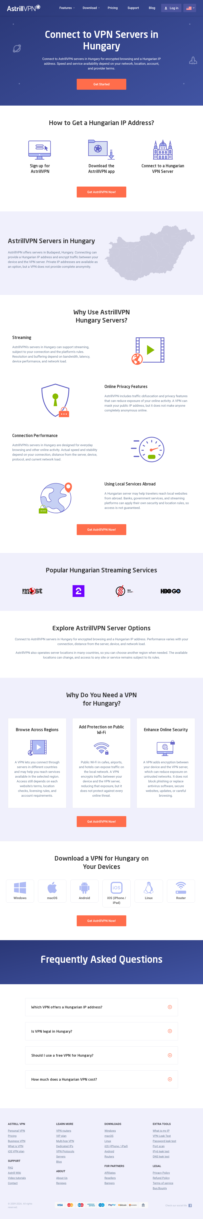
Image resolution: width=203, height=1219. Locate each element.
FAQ (10, 1167)
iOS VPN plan (16, 1151)
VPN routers (63, 1130)
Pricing (113, 8)
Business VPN (16, 1141)
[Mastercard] (70, 1205)
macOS (108, 1136)
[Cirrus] (101, 1205)
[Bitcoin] (122, 1205)
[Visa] (60, 1205)
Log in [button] (174, 8)
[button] (65, 8)
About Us (62, 1178)
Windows (110, 1130)
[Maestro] (81, 1205)
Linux (107, 1141)
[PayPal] (112, 1205)
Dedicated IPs (64, 1146)
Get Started (101, 84)
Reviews (61, 1183)
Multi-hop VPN (65, 1141)
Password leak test (164, 1141)
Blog (152, 8)
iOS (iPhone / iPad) (116, 1146)
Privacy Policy (161, 1173)
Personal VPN (16, 1130)
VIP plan (61, 1136)
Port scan (159, 1146)
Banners (109, 1183)
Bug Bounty (160, 1188)
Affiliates (110, 1173)
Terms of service (163, 1183)
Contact (13, 1183)
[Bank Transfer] (143, 1205)
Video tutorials (17, 1178)
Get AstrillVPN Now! (101, 192)
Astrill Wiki (14, 1173)
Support (133, 8)
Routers (109, 1156)
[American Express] (91, 1205)
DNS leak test (161, 1156)
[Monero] (133, 1205)
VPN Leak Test (162, 1136)
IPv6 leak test (161, 1151)
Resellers (110, 1178)
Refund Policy (161, 1178)
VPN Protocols (65, 1151)
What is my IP (161, 1130)
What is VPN (15, 1146)
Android (109, 1151)
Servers (61, 1156)
